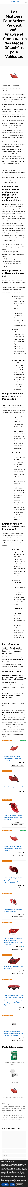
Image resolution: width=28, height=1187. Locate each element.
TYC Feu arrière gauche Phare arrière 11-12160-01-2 (13, 910)
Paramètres (19, 1184)
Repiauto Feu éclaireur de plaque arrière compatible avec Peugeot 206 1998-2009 (13, 1033)
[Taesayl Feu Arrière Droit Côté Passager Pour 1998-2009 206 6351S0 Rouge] (14, 808)
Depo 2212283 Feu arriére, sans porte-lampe (13, 967)
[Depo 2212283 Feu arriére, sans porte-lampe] (14, 960)
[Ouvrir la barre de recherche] (2, 2)
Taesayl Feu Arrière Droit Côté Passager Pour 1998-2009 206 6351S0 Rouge (13, 817)
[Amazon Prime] (22, 822)
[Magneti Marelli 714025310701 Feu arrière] (14, 779)
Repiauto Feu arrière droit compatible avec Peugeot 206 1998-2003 (13, 758)
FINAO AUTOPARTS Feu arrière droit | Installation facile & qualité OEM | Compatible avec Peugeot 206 (13, 941)
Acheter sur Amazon (18, 765)
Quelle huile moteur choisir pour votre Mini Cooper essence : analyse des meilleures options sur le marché (13, 1117)
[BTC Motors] (15, 2)
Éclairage (7, 1104)
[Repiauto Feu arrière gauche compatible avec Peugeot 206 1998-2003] (14, 838)
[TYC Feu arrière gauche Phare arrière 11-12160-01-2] (14, 902)
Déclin (12, 1184)
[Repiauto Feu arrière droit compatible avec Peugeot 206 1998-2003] (14, 748)
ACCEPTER (5, 1184)
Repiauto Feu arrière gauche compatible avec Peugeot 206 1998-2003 (13, 848)
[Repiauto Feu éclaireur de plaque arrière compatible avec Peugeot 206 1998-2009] (14, 1024)
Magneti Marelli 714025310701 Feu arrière (14, 788)
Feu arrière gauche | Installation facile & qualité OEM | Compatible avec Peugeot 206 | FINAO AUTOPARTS (13, 880)
